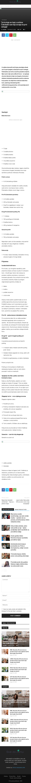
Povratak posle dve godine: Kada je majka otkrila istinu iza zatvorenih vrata (19, 564)
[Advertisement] (15, 52)
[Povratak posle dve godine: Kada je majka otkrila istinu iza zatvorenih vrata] (6, 564)
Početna (6, 776)
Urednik (4, 29)
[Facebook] (3, 35)
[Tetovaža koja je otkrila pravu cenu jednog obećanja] (6, 556)
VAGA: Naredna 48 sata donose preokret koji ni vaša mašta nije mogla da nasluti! (18, 669)
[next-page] (5, 570)
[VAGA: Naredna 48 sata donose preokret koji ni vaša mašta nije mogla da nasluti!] (5, 669)
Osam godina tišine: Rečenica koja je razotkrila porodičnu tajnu (19, 538)
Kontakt (19, 776)
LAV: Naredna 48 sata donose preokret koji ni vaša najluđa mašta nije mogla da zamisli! (19, 678)
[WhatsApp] (14, 35)
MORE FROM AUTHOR (20, 509)
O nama (24, 776)
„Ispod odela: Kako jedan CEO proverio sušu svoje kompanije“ (22, 501)
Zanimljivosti (8, 6)
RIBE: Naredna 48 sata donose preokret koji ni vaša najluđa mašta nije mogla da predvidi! (19, 651)
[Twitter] (7, 35)
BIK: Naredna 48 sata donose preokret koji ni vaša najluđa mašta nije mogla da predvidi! (14, 641)
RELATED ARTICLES (8, 509)
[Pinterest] (11, 35)
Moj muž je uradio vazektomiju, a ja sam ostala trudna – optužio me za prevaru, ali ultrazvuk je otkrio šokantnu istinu (20, 518)
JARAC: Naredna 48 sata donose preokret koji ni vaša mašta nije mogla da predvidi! (19, 660)
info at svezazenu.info (19, 767)
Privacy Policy (12, 776)
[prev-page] (3, 570)
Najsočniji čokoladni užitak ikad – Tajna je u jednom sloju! (8, 501)
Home (2, 6)
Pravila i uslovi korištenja (15, 778)
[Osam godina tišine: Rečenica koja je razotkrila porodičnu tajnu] (6, 538)
